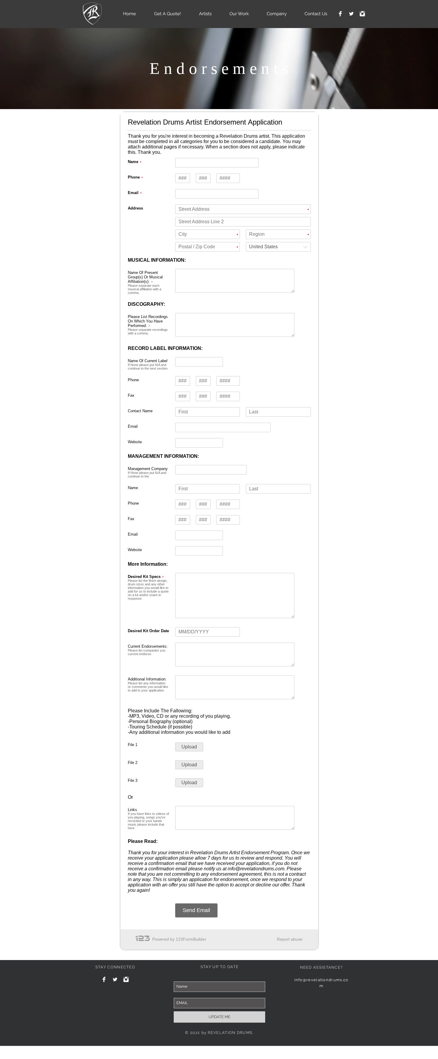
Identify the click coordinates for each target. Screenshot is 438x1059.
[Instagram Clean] (362, 13)
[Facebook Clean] (340, 13)
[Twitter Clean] (351, 13)
